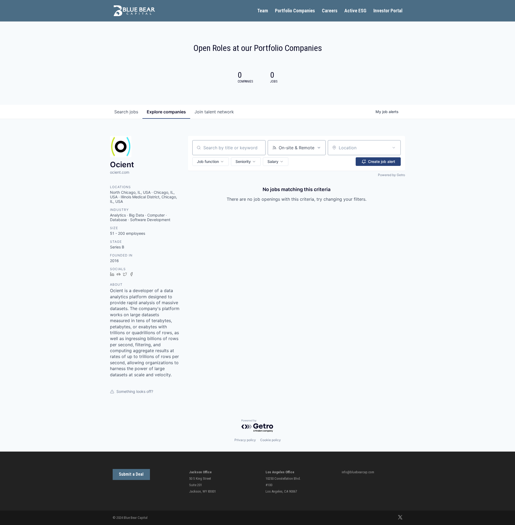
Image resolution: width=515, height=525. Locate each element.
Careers (329, 11)
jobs (126, 111)
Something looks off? (134, 391)
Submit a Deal (131, 474)
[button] (210, 161)
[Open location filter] (394, 148)
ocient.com (119, 172)
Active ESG (355, 11)
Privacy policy (245, 440)
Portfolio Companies (295, 11)
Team (262, 11)
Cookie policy (270, 440)
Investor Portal (387, 11)
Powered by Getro (391, 175)
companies (166, 111)
